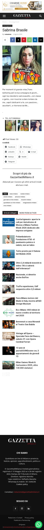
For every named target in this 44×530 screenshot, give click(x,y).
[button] (4, 16)
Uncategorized (14, 22)
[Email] (40, 39)
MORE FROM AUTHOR (27, 213)
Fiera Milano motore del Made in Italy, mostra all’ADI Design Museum (28, 301)
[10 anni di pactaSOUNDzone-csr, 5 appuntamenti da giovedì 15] (8, 350)
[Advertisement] (22, 404)
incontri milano (26, 200)
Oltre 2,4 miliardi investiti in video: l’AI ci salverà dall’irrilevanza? (28, 266)
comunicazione (18, 527)
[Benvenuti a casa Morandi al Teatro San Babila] (8, 324)
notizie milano (25, 194)
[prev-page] (4, 374)
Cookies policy (22, 484)
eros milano (7, 205)
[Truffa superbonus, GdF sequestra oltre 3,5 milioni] (8, 289)
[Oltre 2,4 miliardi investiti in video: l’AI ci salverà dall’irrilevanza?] (8, 265)
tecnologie (27, 527)
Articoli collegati (10, 213)
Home (4, 22)
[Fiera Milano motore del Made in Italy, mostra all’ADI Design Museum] (8, 301)
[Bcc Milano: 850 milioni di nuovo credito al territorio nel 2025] (8, 312)
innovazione (8, 527)
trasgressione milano (29, 202)
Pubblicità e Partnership (22, 520)
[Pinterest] (23, 39)
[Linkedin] (35, 39)
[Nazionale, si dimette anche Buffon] (8, 277)
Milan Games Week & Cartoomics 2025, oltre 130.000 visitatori (27, 365)
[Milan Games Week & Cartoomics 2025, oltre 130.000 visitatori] (8, 365)
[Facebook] (12, 39)
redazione (8, 34)
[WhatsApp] (29, 39)
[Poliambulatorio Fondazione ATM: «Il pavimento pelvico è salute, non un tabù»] (8, 239)
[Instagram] (22, 508)
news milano (14, 194)
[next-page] (7, 374)
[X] (18, 39)
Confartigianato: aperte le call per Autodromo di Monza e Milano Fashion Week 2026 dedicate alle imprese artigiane (28, 225)
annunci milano (20, 197)
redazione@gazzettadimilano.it (26, 492)
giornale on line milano (11, 200)
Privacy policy (29, 518)
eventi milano (8, 197)
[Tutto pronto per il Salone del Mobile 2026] (8, 254)
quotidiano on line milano (12, 202)
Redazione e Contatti (15, 518)
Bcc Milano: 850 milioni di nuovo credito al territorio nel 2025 (28, 313)
